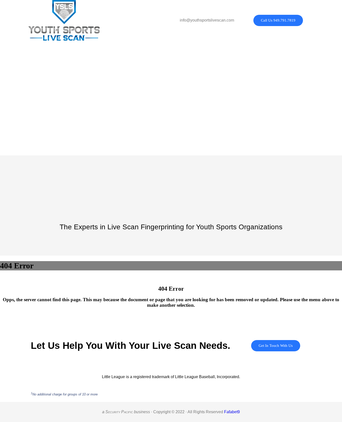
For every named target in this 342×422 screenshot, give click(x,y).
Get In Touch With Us (276, 346)
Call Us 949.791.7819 (278, 20)
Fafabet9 (232, 412)
